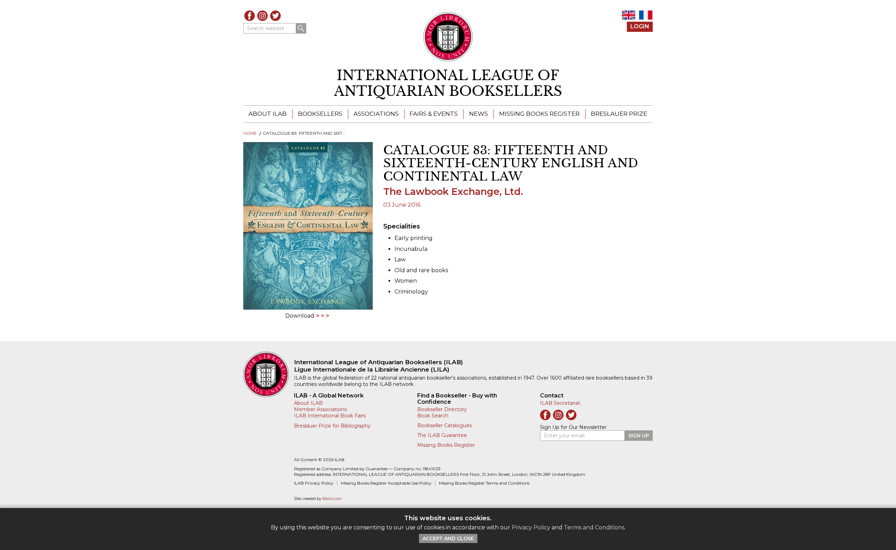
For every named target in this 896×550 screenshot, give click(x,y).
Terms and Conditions (594, 527)
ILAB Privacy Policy (314, 483)
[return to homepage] (268, 374)
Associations (376, 113)
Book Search (432, 415)
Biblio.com (332, 498)
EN (628, 15)
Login (639, 26)
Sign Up (638, 435)
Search (301, 28)
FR (645, 15)
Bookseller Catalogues (444, 425)
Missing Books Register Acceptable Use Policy (386, 483)
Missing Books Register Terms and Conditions (484, 483)
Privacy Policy (531, 527)
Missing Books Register (539, 113)
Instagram (262, 15)
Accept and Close (448, 538)
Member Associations (320, 409)
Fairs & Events (434, 113)
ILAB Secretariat (560, 403)
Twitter (275, 15)
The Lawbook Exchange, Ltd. (453, 191)
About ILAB (267, 113)
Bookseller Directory (442, 409)
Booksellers (320, 113)
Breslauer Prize (619, 113)
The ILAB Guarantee (442, 435)
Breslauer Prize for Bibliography (332, 426)
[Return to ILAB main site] (448, 36)
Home (250, 133)
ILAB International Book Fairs (330, 415)
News (478, 113)
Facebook (249, 15)
